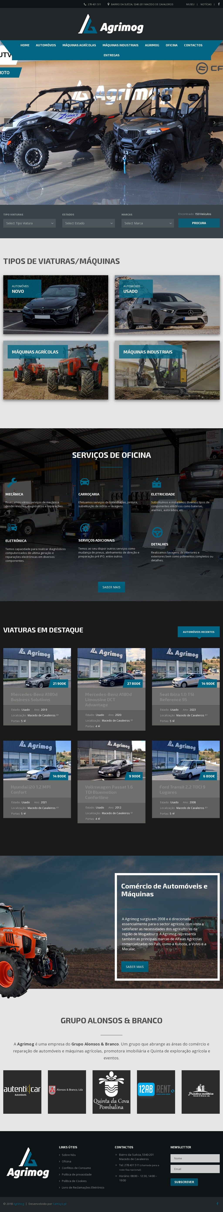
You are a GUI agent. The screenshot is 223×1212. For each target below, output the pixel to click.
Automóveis (46, 45)
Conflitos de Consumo (76, 1168)
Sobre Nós (69, 1155)
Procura (199, 223)
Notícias (206, 4)
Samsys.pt (59, 1204)
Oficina (171, 45)
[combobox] (29, 223)
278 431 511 (94, 4)
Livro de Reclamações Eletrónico (83, 1187)
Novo (18, 291)
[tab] (199, 631)
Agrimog (152, 45)
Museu (190, 4)
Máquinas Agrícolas (79, 45)
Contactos (193, 45)
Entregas (112, 55)
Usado (130, 291)
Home (24, 45)
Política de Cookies (74, 1181)
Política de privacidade (77, 1174)
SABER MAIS (111, 587)
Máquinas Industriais (121, 45)
